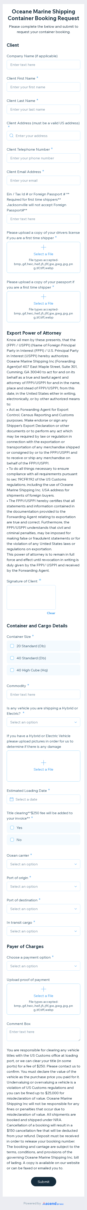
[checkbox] (43, 647)
